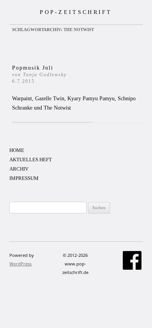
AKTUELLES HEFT (30, 159)
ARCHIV (18, 169)
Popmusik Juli (39, 74)
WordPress (20, 264)
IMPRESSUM (24, 178)
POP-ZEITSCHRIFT (76, 12)
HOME (16, 150)
